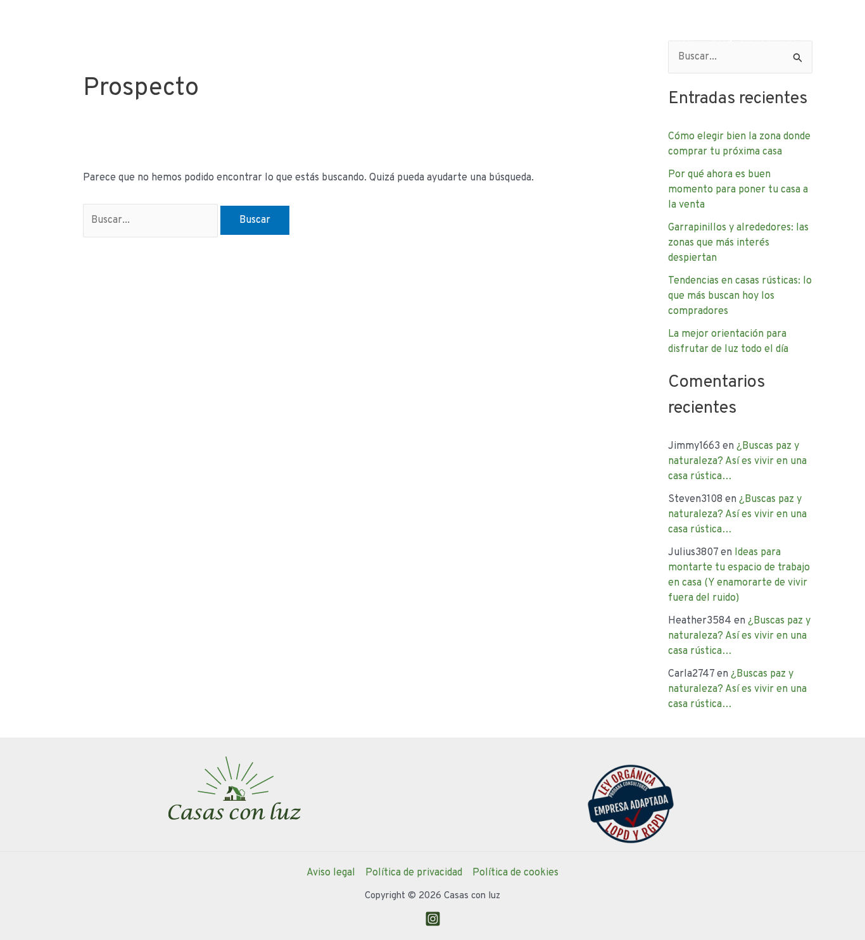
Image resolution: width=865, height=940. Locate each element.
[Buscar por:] (151, 220)
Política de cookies (515, 873)
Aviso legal (330, 873)
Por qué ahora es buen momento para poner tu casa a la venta (738, 189)
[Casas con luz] (69, 38)
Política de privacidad (413, 873)
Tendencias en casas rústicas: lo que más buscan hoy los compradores (740, 296)
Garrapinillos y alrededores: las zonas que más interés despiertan (738, 243)
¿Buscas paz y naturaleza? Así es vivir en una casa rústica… (737, 461)
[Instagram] (433, 919)
